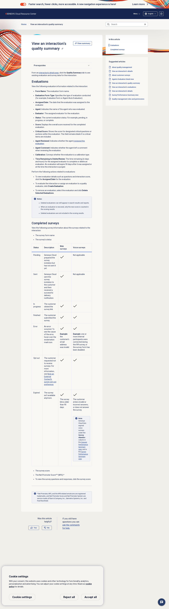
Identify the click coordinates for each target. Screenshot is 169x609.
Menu (135, 14)
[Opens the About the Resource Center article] (161, 14)
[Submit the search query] (108, 24)
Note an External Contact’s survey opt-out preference (50, 379)
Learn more (138, 4)
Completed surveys (117, 50)
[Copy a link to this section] (62, 48)
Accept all (90, 597)
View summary (83, 43)
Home (23, 24)
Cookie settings (22, 597)
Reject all (69, 597)
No (48, 528)
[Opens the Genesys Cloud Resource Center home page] (20, 14)
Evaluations (114, 45)
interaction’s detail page (49, 73)
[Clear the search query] (145, 24)
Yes (35, 528)
